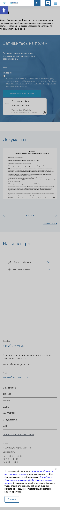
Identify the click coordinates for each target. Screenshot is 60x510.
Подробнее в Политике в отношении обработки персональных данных (28, 480)
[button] (4, 10)
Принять (12, 499)
